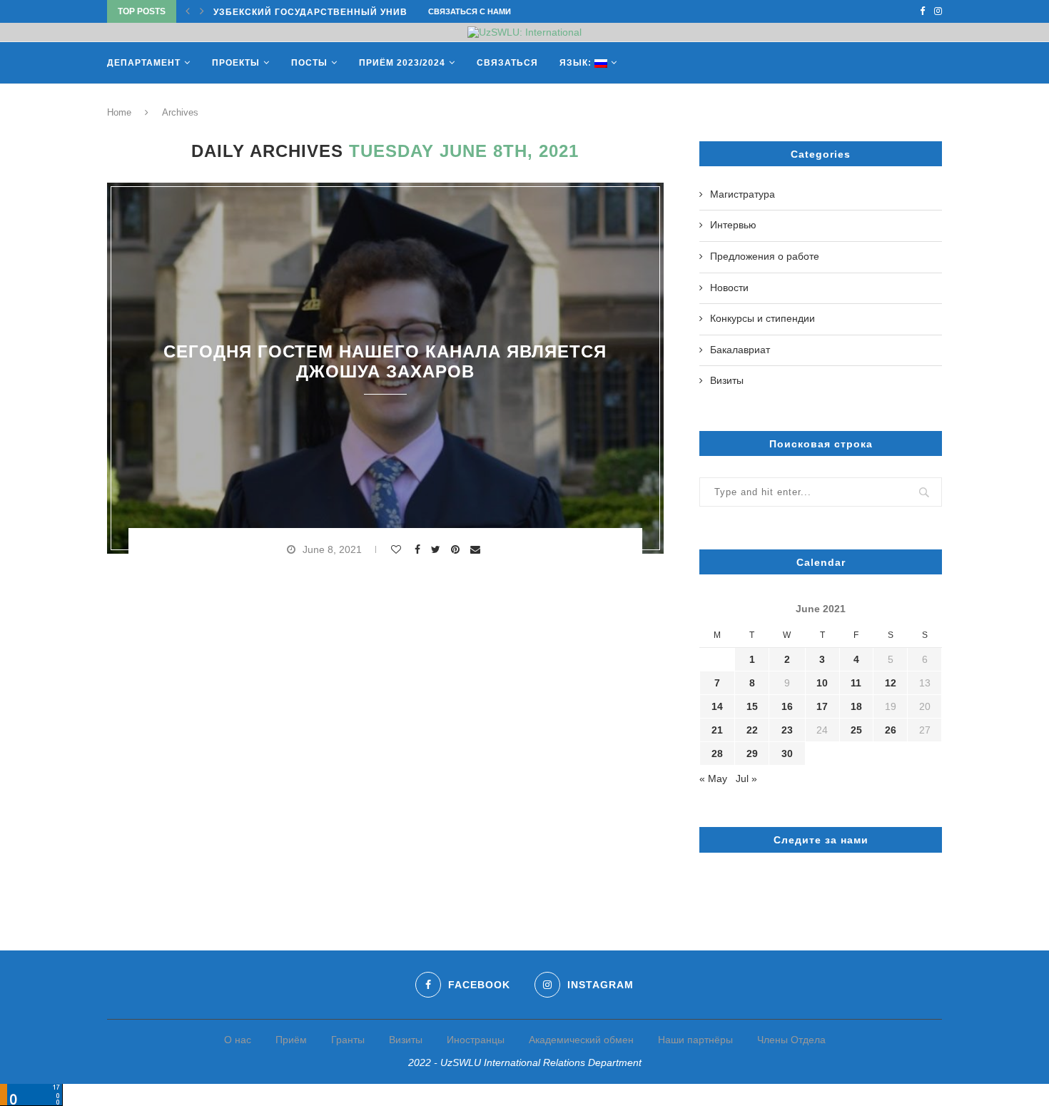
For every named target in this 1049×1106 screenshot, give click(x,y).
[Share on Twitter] (437, 549)
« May (713, 778)
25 (856, 730)
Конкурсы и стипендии (762, 318)
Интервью (733, 224)
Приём (291, 1039)
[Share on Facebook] (419, 549)
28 (717, 753)
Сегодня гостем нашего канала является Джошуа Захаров (385, 361)
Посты (309, 63)
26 (890, 730)
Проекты (236, 63)
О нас (237, 1039)
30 (787, 753)
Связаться (507, 63)
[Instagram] (938, 11)
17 (822, 706)
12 (890, 683)
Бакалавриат (740, 349)
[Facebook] (922, 11)
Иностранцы (476, 1039)
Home (119, 112)
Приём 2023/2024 (402, 63)
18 (856, 706)
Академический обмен (581, 1039)
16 (787, 706)
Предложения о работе (764, 256)
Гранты (348, 1039)
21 (717, 730)
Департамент (144, 63)
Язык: (576, 63)
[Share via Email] (477, 549)
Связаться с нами (469, 11)
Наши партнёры (695, 1039)
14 (717, 706)
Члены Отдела (791, 1039)
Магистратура (742, 194)
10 (822, 683)
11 (856, 683)
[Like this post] (398, 549)
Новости (729, 287)
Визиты (727, 380)
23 (787, 730)
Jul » (746, 778)
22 (752, 730)
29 (752, 753)
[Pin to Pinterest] (457, 549)
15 (752, 706)
